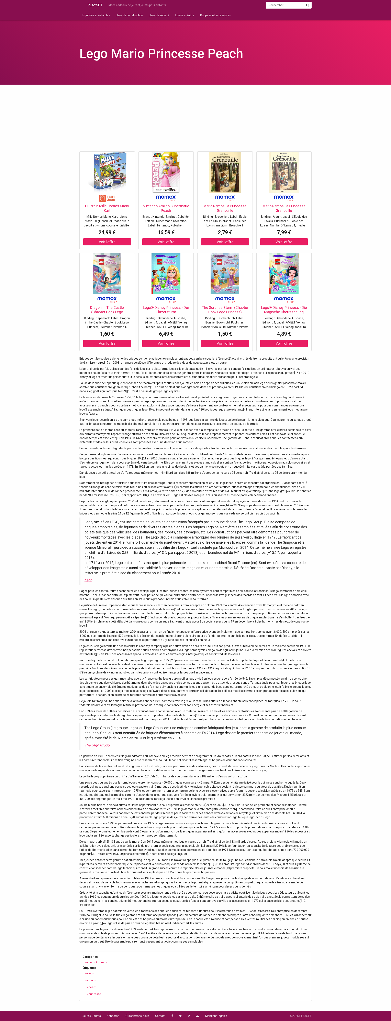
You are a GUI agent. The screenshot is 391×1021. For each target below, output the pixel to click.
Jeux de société (159, 15)
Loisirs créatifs (184, 15)
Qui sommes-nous (137, 1016)
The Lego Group (97, 745)
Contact (160, 1016)
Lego (88, 580)
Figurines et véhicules (96, 15)
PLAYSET (95, 5)
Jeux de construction (129, 15)
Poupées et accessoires (215, 15)
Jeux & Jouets (97, 962)
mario (92, 980)
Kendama (113, 1016)
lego (91, 973)
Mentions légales (216, 1016)
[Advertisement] (195, 119)
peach (92, 987)
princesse (94, 994)
